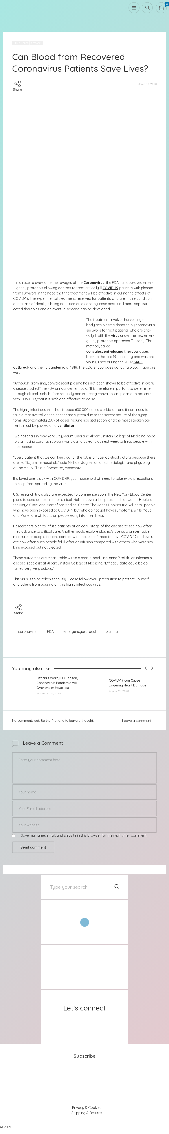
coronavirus (27, 631)
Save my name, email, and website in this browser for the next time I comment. (84, 835)
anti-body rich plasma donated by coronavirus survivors (120, 324)
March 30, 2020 (147, 84)
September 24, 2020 (49, 693)
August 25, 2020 (119, 691)
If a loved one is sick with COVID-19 (41, 478)
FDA (50, 631)
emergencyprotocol (79, 631)
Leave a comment (136, 720)
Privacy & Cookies (86, 1107)
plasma (112, 631)
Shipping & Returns (87, 1113)
